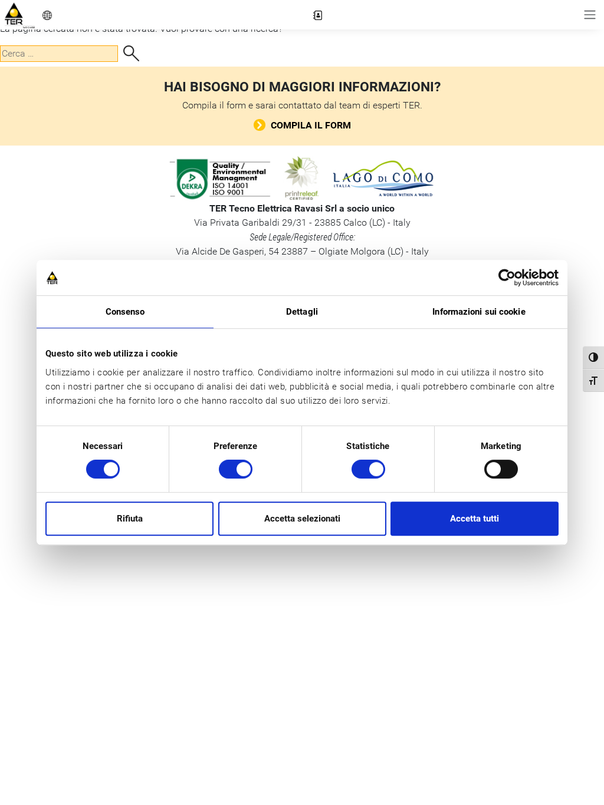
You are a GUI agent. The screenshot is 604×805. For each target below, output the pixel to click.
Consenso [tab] (125, 311)
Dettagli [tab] (302, 311)
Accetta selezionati (302, 518)
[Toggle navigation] (590, 14)
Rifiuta (130, 518)
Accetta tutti (474, 518)
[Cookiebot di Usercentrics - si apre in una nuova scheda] (507, 277)
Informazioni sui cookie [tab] (478, 311)
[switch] (235, 469)
